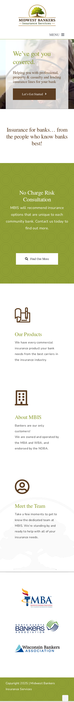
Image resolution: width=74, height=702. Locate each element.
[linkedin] (65, 698)
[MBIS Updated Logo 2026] (37, 6)
